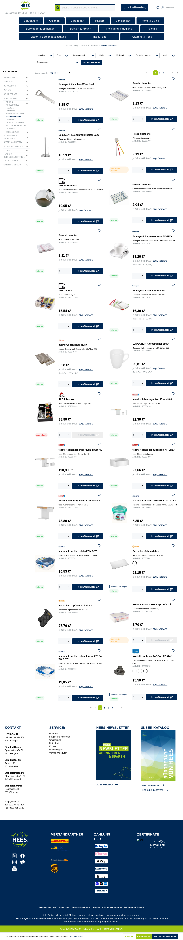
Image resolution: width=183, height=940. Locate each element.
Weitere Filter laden (91, 62)
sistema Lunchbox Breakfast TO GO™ (154, 500)
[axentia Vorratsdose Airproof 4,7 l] (119, 617)
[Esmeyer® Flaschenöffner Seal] (45, 96)
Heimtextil (10, 108)
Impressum (64, 907)
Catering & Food (12, 165)
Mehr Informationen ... (78, 936)
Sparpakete (9, 77)
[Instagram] (15, 863)
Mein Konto (54, 743)
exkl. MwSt (40, 13)
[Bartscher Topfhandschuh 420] (45, 618)
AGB (55, 907)
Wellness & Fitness (16, 125)
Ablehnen (129, 936)
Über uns (53, 733)
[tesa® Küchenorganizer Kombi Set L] (119, 411)
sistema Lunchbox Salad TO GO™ (78, 551)
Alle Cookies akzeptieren (165, 936)
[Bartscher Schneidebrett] (119, 564)
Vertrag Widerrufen (58, 753)
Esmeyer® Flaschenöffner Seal (76, 84)
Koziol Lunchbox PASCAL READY (151, 656)
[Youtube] (14, 870)
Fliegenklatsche (141, 134)
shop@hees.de (12, 801)
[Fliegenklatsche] (119, 147)
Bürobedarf (9, 86)
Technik (7, 150)
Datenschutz (45, 907)
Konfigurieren (143, 936)
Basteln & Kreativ (12, 142)
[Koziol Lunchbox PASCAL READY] (119, 670)
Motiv (165, 55)
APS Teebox (65, 290)
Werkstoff (120, 55)
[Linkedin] (15, 857)
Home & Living (10, 98)
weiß (134, 563)
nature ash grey (145, 671)
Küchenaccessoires (14, 116)
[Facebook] (22, 857)
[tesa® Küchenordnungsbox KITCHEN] (119, 462)
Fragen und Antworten (59, 737)
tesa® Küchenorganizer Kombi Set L (153, 399)
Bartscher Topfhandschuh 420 (76, 605)
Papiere (7, 90)
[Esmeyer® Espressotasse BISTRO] (119, 250)
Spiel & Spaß (12, 132)
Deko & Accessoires (12, 103)
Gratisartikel (55, 740)
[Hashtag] (22, 863)
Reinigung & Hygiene (14, 146)
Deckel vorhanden (143, 55)
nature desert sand (134, 671)
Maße (101, 55)
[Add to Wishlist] (99, 79)
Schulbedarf (10, 94)
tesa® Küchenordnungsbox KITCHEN (153, 450)
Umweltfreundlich (79, 55)
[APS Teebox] (45, 303)
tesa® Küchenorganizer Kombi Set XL (80, 450)
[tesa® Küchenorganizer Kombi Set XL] (45, 462)
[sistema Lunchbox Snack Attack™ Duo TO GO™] (45, 671)
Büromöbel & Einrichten (10, 137)
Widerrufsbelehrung (81, 907)
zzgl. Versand (86, 108)
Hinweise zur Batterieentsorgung (107, 907)
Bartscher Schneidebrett (146, 551)
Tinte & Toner (10, 161)
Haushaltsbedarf (15, 122)
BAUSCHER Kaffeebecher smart (150, 343)
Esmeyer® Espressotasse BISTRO (152, 236)
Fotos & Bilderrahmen (15, 113)
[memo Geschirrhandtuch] (45, 359)
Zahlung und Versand (134, 907)
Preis (59, 55)
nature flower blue (140, 671)
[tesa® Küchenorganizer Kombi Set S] (45, 513)
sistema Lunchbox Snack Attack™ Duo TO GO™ (81, 658)
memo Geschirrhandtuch (73, 345)
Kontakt (53, 746)
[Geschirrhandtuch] (119, 96)
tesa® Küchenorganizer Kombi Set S (79, 500)
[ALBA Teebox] (45, 411)
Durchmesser (42, 62)
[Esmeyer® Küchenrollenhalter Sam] (45, 147)
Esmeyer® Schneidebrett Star (149, 290)
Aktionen (8, 82)
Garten (10, 119)
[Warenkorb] (177, 6)
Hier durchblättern (152, 790)
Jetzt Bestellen (150, 785)
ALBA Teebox (66, 399)
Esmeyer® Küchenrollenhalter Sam (79, 135)
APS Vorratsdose (68, 185)
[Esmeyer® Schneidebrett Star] (119, 305)
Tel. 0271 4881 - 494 (14, 805)
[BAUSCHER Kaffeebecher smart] (119, 358)
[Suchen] (57, 8)
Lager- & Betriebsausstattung (14, 155)
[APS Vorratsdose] (45, 198)
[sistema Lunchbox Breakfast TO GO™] (119, 513)
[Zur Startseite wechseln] (25, 6)
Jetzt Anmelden (104, 785)
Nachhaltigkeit (56, 750)
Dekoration (10, 111)
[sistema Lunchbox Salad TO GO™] (45, 563)
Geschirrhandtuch (142, 83)
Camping (10, 128)
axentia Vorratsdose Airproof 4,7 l (151, 604)
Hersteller (41, 55)
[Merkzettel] (158, 7)
